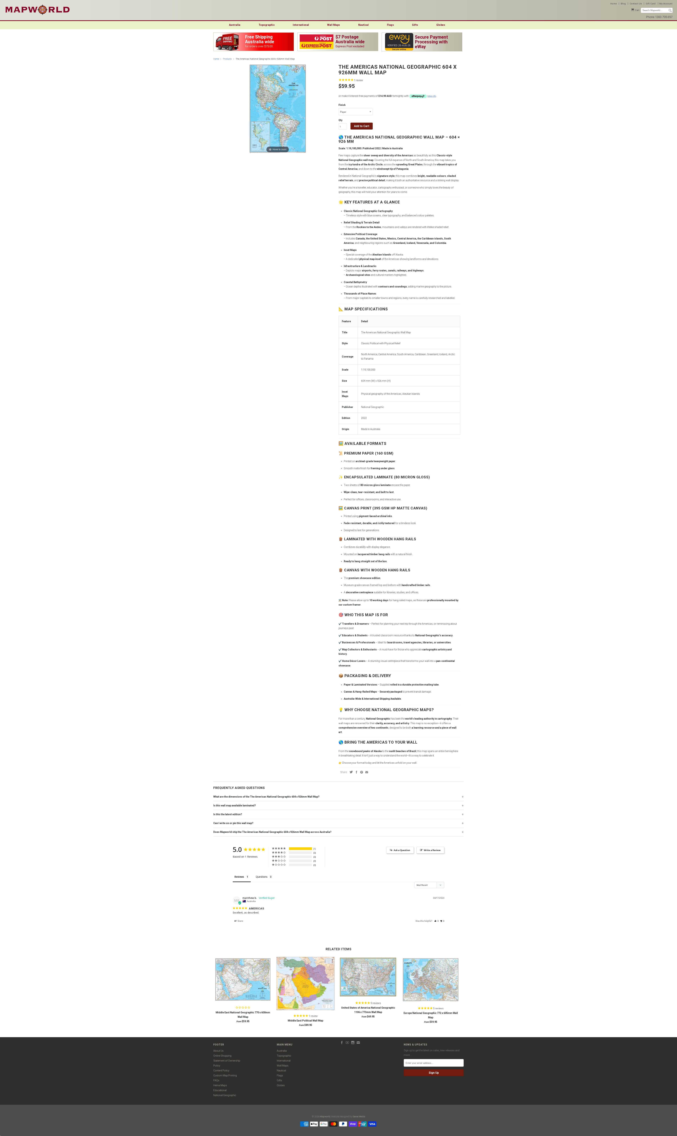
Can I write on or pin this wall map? (233, 823)
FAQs (216, 1080)
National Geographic (224, 1095)
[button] (436, 920)
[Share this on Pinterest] (360, 772)
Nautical (363, 24)
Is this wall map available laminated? (234, 805)
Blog (623, 3)
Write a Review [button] (432, 850)
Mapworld (325, 1116)
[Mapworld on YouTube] (347, 1042)
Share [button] (240, 920)
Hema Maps (220, 1085)
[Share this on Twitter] (350, 772)
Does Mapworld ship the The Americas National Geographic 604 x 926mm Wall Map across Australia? (272, 832)
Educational (220, 1090)
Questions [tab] (261, 876)
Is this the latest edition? (227, 814)
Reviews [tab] (239, 876)
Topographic (267, 24)
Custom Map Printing (225, 1075)
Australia (234, 24)
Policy (216, 1065)
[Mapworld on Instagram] (352, 1042)
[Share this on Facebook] (355, 772)
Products (227, 59)
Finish (342, 105)
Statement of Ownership (226, 1060)
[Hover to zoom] (277, 108)
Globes (440, 24)
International (301, 24)
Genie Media (359, 1116)
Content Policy (221, 1070)
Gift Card (651, 3)
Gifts (415, 24)
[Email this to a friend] (366, 772)
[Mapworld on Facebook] (341, 1042)
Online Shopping (222, 1055)
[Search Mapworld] (670, 10)
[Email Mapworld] (358, 1042)
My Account (665, 3)
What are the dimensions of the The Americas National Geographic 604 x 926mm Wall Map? (266, 796)
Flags (390, 24)
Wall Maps (333, 24)
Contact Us (636, 3)
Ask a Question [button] (402, 850)
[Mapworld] (37, 9)
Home (613, 3)
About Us (218, 1050)
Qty (340, 120)
